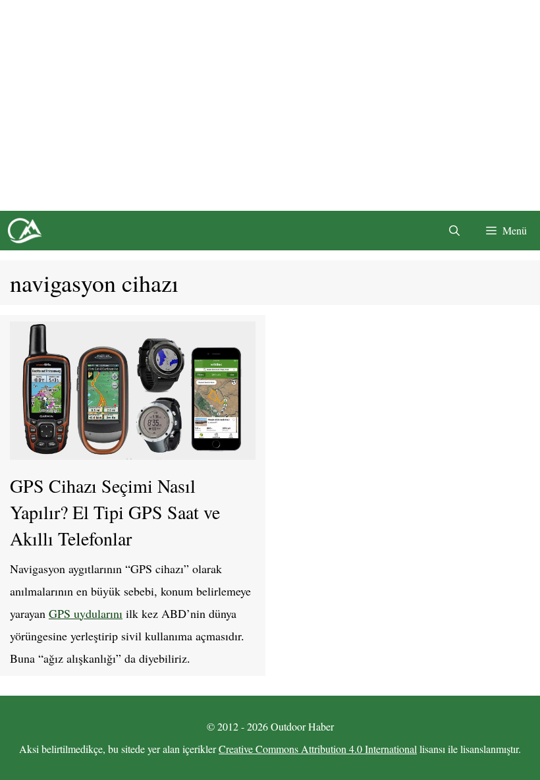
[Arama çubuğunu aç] (454, 230)
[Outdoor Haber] (24, 230)
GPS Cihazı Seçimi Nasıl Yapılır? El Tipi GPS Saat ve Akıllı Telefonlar (115, 512)
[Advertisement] (270, 105)
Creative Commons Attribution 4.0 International (318, 749)
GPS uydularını (85, 613)
